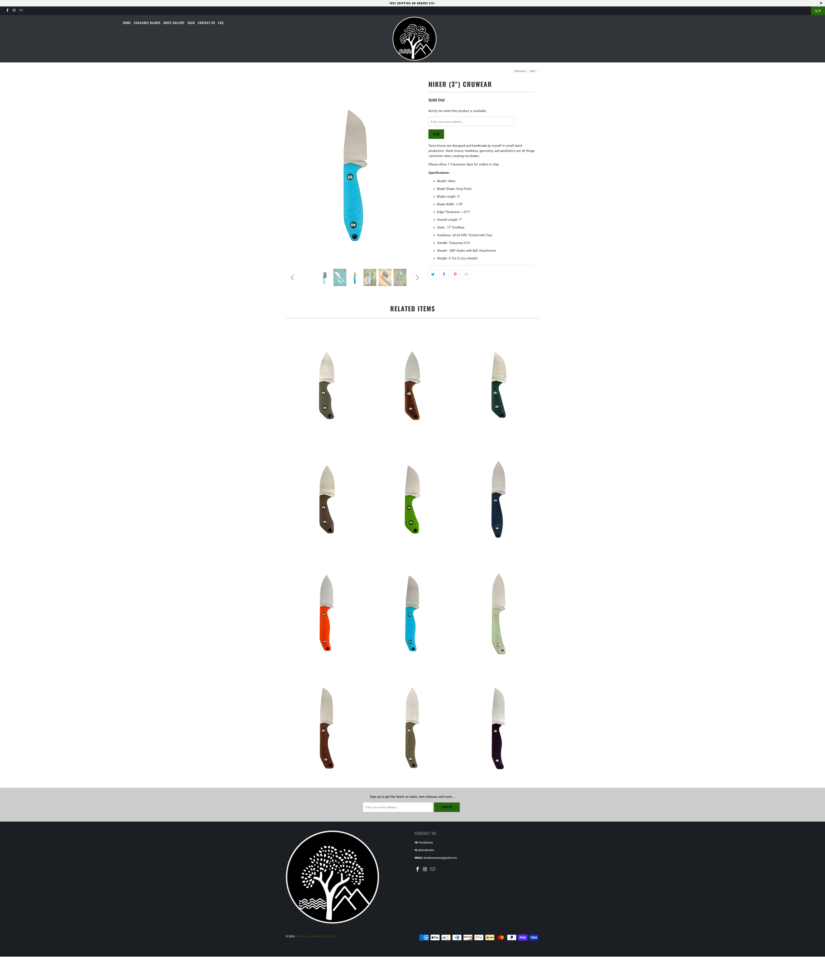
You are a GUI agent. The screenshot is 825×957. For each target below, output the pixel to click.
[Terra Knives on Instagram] (14, 10)
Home (127, 22)
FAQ (220, 22)
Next (533, 71)
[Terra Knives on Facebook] (7, 10)
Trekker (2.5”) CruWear (412, 381)
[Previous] (293, 170)
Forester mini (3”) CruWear (326, 609)
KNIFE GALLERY (174, 22)
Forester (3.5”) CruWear (412, 723)
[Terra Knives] (414, 38)
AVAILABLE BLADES (147, 22)
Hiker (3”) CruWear (498, 495)
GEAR (191, 22)
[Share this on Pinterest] (455, 274)
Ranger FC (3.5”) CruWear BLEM (326, 723)
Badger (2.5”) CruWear (326, 381)
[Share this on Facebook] (444, 274)
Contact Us (206, 22)
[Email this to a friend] (466, 274)
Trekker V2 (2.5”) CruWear (326, 495)
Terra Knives (302, 936)
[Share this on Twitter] (433, 274)
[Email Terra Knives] (21, 10)
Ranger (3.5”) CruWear (498, 609)
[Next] (416, 170)
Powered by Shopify (324, 936)
